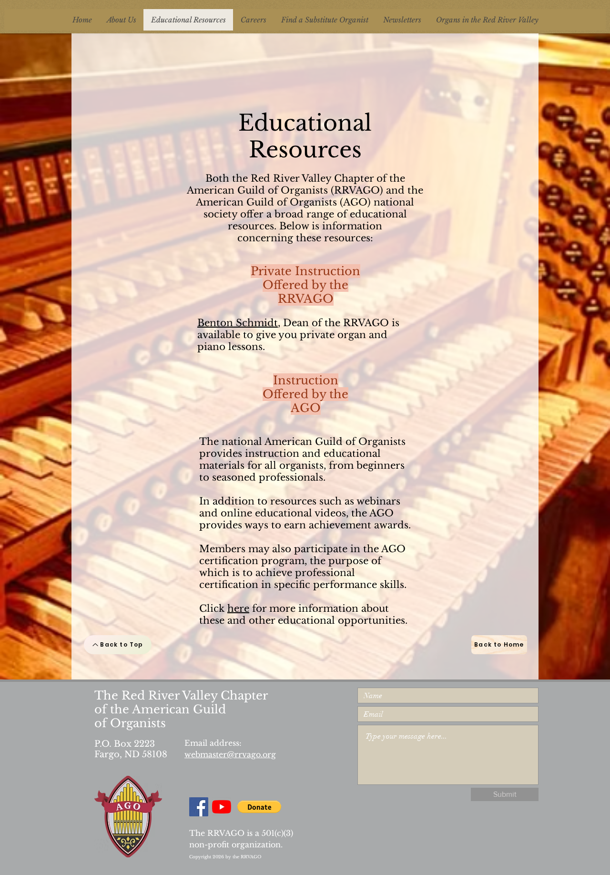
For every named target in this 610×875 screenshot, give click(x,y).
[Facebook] (198, 806)
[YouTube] (221, 806)
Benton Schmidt (237, 323)
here (238, 608)
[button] (259, 807)
